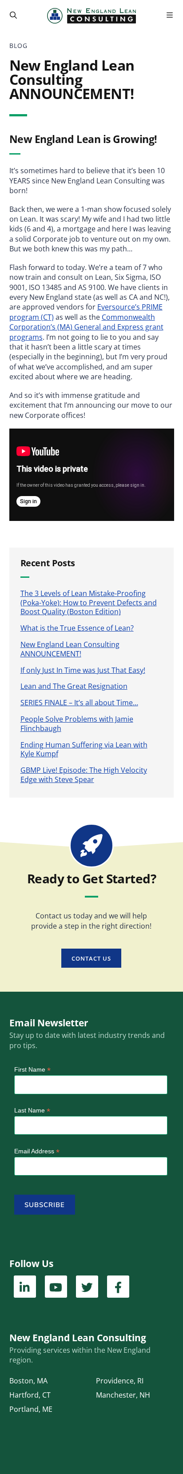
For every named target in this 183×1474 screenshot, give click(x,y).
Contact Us (91, 958)
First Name (32, 1069)
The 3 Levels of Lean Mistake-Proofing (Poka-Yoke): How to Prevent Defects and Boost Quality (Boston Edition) (88, 602)
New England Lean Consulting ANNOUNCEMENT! (69, 649)
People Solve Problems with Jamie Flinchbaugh (76, 723)
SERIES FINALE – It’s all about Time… (79, 702)
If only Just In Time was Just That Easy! (82, 670)
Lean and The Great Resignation (73, 686)
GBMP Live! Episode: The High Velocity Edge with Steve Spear (83, 774)
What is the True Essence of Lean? (77, 628)
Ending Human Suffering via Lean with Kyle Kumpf (83, 749)
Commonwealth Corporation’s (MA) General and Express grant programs (86, 327)
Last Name (32, 1110)
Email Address (37, 1151)
